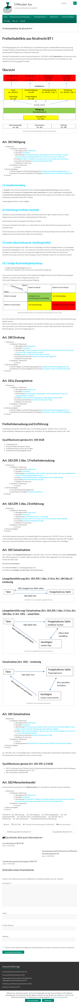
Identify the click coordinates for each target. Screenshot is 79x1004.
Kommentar (7, 883)
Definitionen (54, 17)
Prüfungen (6, 21)
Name (4, 913)
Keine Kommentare (64, 824)
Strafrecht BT (50, 824)
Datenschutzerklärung (60, 997)
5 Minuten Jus (23, 4)
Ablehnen (48, 1000)
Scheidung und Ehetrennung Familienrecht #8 (16, 984)
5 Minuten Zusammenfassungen (19, 17)
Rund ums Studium (68, 17)
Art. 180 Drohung (18, 815)
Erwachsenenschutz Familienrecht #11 (14, 972)
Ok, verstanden (33, 1000)
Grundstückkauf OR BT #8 (12, 843)
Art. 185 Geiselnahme (20, 819)
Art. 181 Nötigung (33, 815)
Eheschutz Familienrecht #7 (11, 987)
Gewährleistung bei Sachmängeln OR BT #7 (19, 861)
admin (7, 824)
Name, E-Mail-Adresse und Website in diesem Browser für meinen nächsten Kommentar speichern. (40, 947)
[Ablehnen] (76, 997)
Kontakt (22, 21)
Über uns (15, 21)
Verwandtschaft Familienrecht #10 (13, 975)
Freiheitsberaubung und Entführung (43, 819)
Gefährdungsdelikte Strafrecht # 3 (18, 832)
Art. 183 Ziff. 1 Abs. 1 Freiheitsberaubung (31, 817)
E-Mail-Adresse (7, 925)
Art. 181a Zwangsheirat (50, 815)
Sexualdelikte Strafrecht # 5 (63, 832)
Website (5, 936)
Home (5, 17)
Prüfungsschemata (40, 17)
